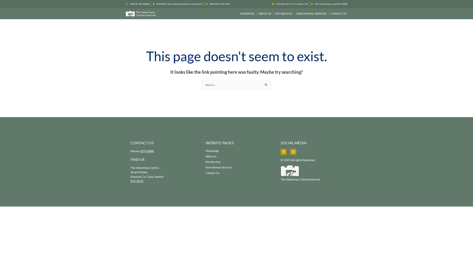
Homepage (247, 13)
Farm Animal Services (311, 13)
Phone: (142, 151)
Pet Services (283, 13)
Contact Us (338, 13)
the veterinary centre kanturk (146, 13)
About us (265, 13)
